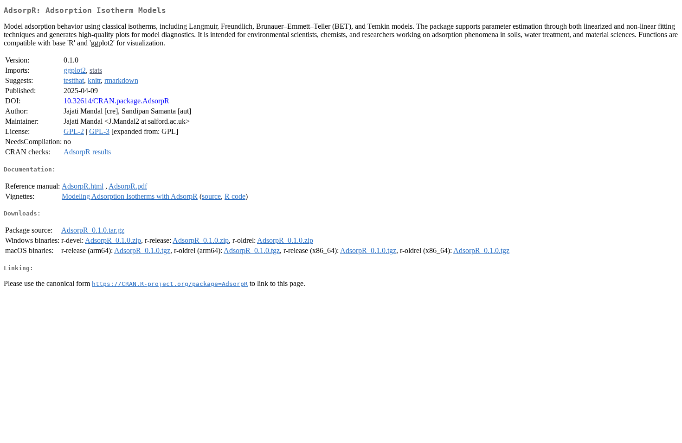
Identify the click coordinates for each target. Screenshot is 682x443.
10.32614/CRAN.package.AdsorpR (116, 101)
